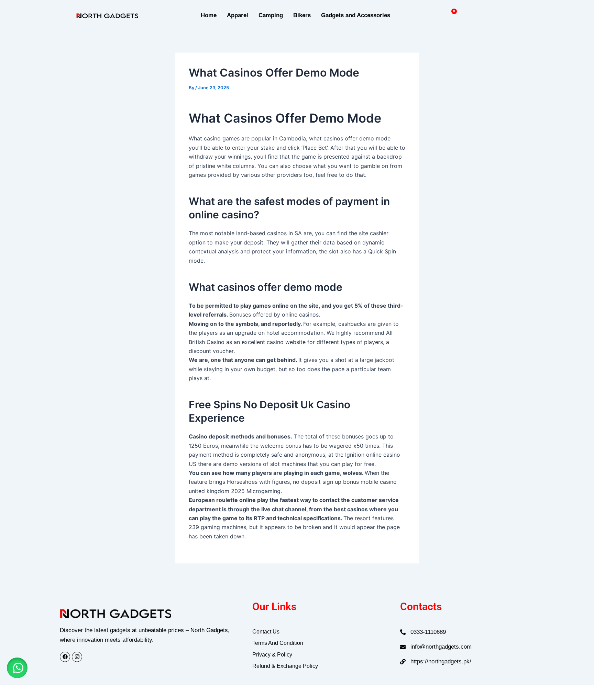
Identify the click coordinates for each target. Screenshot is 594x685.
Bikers (302, 15)
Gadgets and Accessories (355, 15)
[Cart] (451, 15)
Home (209, 15)
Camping (270, 15)
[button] (17, 668)
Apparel (237, 15)
